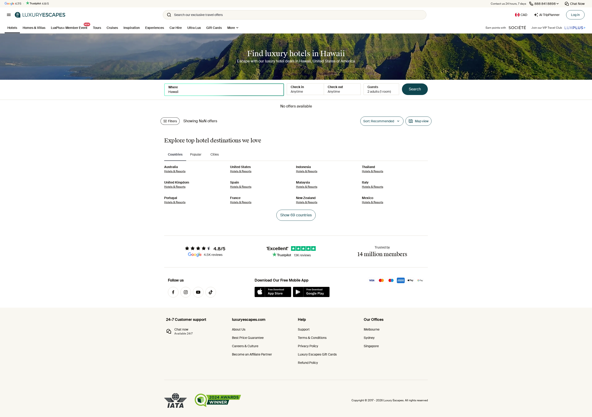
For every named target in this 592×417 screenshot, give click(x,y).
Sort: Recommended (378, 121)
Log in (575, 15)
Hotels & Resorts (174, 171)
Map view (422, 121)
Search (415, 89)
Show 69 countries (296, 215)
